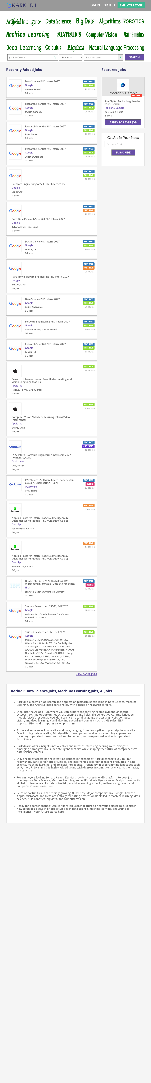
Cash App (17, 524)
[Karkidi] (21, 5)
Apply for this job (123, 122)
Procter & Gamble (114, 107)
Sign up (109, 5)
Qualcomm (18, 461)
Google (29, 85)
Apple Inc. (17, 385)
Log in (95, 5)
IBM (27, 587)
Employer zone (131, 5)
